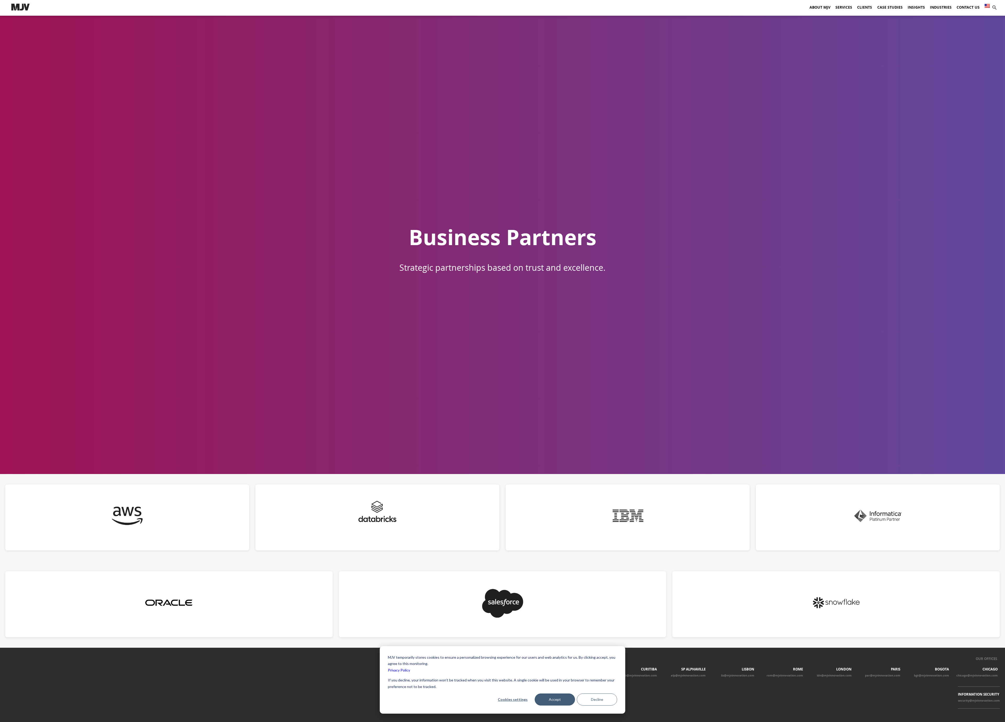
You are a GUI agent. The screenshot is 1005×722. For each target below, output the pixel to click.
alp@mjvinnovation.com (688, 675)
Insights (916, 7)
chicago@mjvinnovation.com (977, 675)
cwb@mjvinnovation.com (639, 675)
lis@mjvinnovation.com (737, 675)
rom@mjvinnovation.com (785, 675)
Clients (864, 7)
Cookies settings (513, 699)
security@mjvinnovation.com (979, 700)
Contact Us (968, 7)
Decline (597, 699)
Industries (941, 7)
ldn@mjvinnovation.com (834, 675)
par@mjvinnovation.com (882, 675)
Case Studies (890, 7)
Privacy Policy (399, 670)
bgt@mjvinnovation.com (931, 675)
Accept (555, 699)
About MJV (819, 7)
